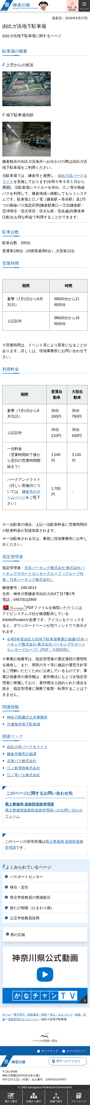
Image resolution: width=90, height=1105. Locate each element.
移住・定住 (19, 887)
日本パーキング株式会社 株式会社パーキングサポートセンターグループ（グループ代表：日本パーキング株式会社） (43, 574)
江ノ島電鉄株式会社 (23, 768)
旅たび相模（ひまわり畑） (32, 908)
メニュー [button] (84, 8)
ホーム (6, 1014)
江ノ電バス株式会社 (23, 775)
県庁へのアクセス (68, 1061)
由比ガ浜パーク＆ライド (27, 747)
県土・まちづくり (61, 1014)
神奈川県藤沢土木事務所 (27, 717)
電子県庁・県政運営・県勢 (30, 1014)
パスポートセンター (26, 877)
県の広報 (17, 935)
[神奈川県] (12, 1061)
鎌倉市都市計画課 (21, 754)
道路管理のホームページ (23, 1019)
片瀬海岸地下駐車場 (23, 724)
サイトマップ (49, 1051)
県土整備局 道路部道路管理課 (29, 804)
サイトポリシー (76, 1051)
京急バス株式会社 (21, 761)
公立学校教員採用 (24, 918)
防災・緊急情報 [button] (72, 8)
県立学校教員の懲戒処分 (30, 897)
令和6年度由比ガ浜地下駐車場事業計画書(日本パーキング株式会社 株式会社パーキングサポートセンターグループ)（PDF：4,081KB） (47, 644)
